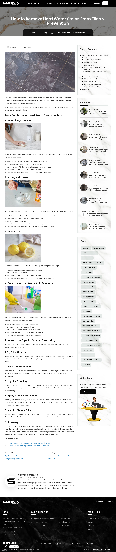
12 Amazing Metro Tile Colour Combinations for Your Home (98, 227)
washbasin (87, 311)
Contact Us (88, 392)
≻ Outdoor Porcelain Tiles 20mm (42, 519)
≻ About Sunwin (93, 519)
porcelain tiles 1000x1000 (92, 277)
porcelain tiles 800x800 (91, 335)
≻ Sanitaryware (64, 526)
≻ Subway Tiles (64, 518)
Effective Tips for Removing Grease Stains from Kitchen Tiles (28, 446)
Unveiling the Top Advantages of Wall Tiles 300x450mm (98, 202)
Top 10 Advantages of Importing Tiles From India (98, 164)
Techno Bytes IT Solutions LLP (102, 550)
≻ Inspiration (92, 522)
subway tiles (87, 258)
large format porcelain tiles (93, 263)
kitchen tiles (87, 272)
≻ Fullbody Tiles (64, 522)
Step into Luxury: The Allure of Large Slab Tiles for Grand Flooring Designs (98, 215)
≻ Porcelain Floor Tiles (39, 522)
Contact (97, 3)
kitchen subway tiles (90, 340)
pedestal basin (88, 292)
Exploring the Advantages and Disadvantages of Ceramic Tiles (98, 138)
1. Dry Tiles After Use (91, 76)
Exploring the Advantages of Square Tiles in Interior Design (98, 176)
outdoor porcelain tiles (91, 306)
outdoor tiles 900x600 (90, 326)
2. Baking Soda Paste (91, 62)
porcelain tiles (99, 248)
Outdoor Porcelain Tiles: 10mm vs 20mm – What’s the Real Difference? (98, 112)
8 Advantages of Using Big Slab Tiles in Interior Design (98, 189)
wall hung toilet (88, 282)
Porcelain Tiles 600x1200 (91, 316)
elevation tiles (88, 355)
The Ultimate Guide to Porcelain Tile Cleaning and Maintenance (29, 443)
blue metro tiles (88, 301)
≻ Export (91, 526)
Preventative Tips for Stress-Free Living (94, 73)
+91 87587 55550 (9, 531)
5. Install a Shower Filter (92, 87)
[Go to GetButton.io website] (4, 550)
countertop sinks (89, 267)
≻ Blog (90, 529)
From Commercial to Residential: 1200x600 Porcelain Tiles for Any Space (97, 125)
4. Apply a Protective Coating (94, 84)
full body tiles (87, 350)
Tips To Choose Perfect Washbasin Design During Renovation (17, 457)
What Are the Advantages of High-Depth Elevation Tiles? (98, 151)
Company (37, 3)
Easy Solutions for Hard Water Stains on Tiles (95, 56)
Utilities (83, 3)
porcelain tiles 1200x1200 (91, 331)
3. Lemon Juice (89, 65)
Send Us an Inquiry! (104, 501)
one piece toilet (88, 287)
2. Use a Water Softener (92, 79)
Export (56, 3)
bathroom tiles (88, 321)
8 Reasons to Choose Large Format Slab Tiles (60, 457)
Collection (47, 3)
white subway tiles (89, 253)
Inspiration (75, 3)
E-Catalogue (64, 3)
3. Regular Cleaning (90, 82)
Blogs (45, 33)
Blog (90, 3)
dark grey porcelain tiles (91, 345)
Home (30, 3)
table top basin (88, 297)
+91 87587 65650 (9, 535)
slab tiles (86, 248)
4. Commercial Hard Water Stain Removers (95, 68)
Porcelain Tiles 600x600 (91, 360)
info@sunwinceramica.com (12, 528)
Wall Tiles (86, 365)
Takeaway (85, 90)
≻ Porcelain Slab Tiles (38, 526)
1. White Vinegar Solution (92, 60)
